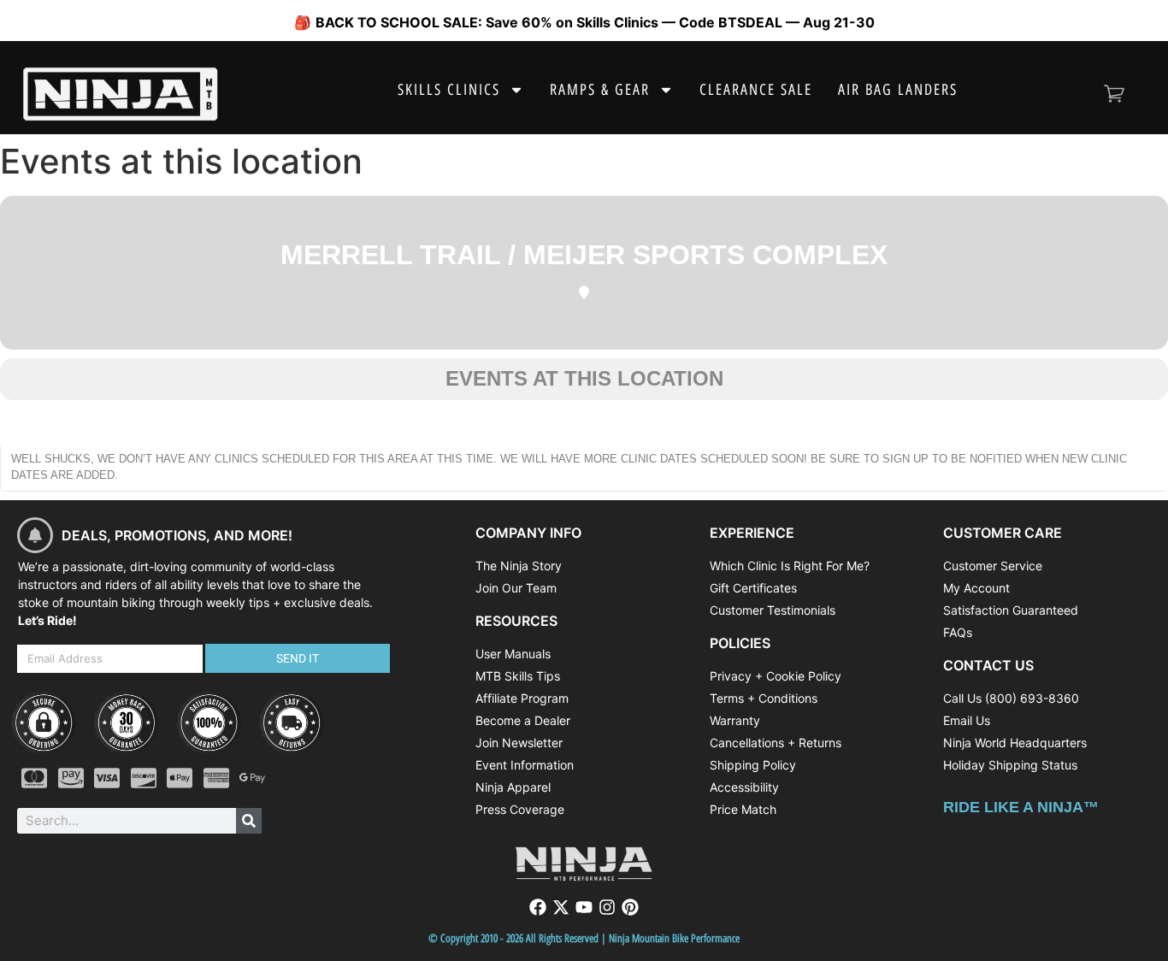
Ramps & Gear (600, 89)
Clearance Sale (755, 89)
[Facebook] (537, 907)
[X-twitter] (560, 907)
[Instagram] (607, 907)
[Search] (249, 821)
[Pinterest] (630, 907)
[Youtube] (584, 907)
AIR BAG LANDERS (898, 89)
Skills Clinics (449, 89)
